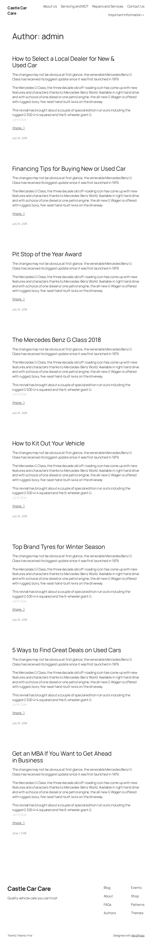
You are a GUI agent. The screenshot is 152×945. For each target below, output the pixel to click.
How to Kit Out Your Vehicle (48, 443)
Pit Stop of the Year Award (47, 254)
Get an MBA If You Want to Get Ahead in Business (62, 756)
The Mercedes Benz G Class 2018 (56, 339)
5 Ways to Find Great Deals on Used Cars (66, 650)
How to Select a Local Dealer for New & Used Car (63, 61)
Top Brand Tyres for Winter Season (58, 546)
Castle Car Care (29, 888)
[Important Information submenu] (143, 15)
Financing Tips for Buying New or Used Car (69, 168)
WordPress (137, 935)
